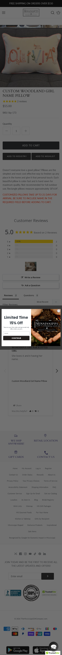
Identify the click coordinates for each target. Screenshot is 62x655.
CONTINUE (16, 338)
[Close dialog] (58, 310)
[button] (53, 646)
